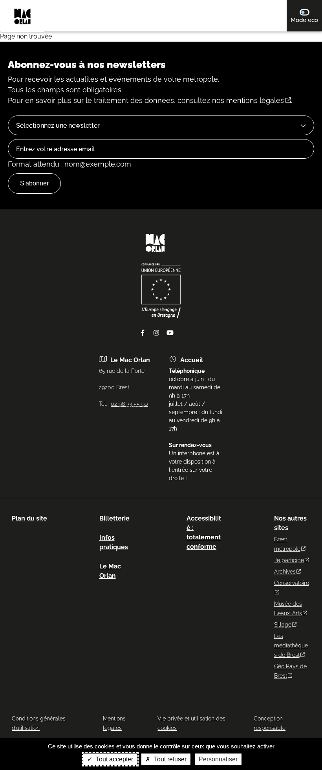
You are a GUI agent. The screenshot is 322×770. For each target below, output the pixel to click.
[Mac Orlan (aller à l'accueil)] (155, 254)
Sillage (282, 625)
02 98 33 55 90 (129, 404)
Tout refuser (169, 759)
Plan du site (29, 518)
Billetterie (114, 518)
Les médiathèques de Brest (291, 645)
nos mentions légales (248, 100)
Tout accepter (113, 759)
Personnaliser (218, 759)
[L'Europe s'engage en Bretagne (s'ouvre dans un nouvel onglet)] (161, 316)
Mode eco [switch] (306, 20)
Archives (285, 571)
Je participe (289, 560)
